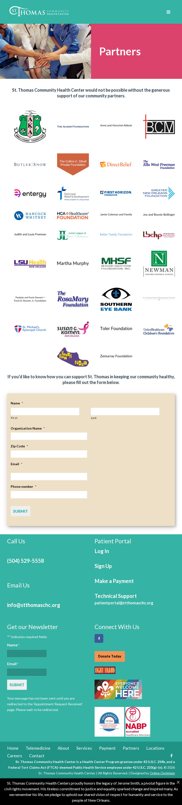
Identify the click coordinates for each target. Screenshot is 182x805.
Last (94, 417)
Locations (155, 748)
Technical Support (124, 599)
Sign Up (103, 566)
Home (12, 748)
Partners (131, 748)
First (14, 417)
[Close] (178, 782)
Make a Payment (114, 581)
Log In (102, 551)
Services (84, 748)
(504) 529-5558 (25, 561)
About (63, 748)
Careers (14, 755)
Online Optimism (162, 773)
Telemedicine (38, 748)
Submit (20, 511)
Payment (107, 748)
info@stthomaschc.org (33, 605)
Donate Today (109, 656)
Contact (36, 755)
